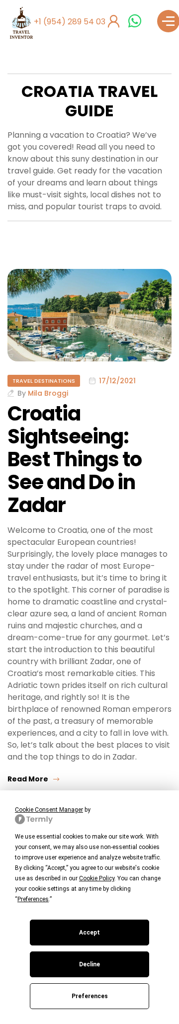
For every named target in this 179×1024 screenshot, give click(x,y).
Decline (89, 964)
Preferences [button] (33, 899)
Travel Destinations (43, 381)
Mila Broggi (48, 393)
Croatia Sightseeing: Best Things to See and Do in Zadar (74, 459)
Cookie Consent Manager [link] (49, 809)
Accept (89, 932)
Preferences (90, 996)
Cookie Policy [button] (96, 878)
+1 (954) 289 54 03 (69, 21)
